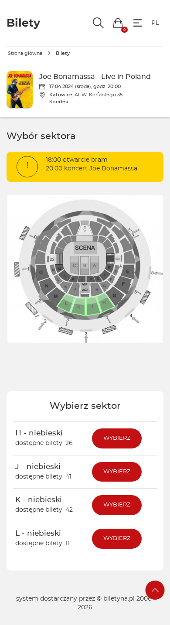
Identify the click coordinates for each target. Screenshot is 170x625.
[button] (117, 22)
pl (155, 23)
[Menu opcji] (137, 22)
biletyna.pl (119, 599)
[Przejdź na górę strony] (155, 590)
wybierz (116, 438)
